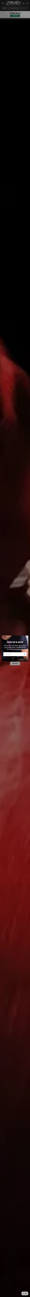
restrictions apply (18, 649)
